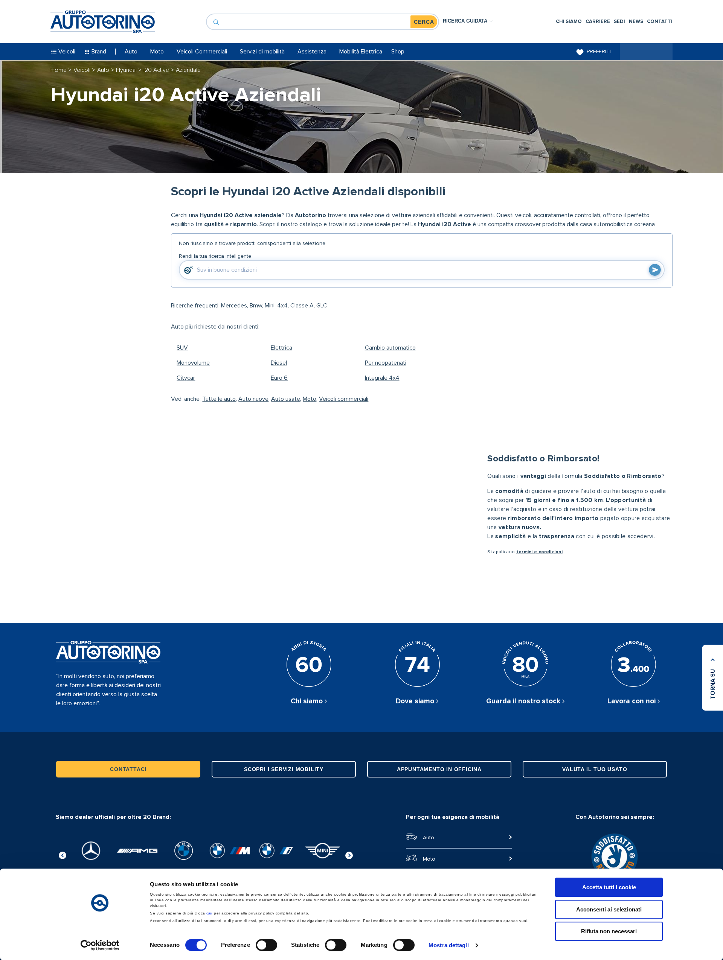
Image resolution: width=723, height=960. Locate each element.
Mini (270, 306)
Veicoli (82, 70)
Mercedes (234, 306)
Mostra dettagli (449, 945)
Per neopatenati (385, 363)
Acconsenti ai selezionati (609, 909)
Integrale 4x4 (382, 378)
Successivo (349, 854)
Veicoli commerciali (343, 399)
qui (209, 913)
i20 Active (157, 70)
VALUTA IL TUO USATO (594, 769)
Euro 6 (279, 378)
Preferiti (599, 51)
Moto (309, 399)
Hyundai (127, 70)
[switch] (266, 945)
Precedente (62, 854)
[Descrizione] (665, 210)
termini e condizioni (539, 552)
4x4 (282, 306)
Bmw (256, 306)
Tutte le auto (219, 399)
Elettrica (281, 348)
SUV (182, 348)
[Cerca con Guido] (655, 270)
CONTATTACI (128, 769)
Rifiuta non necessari (609, 931)
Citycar (186, 378)
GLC (321, 306)
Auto (104, 70)
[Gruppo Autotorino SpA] (102, 22)
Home (59, 70)
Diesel (279, 363)
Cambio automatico (390, 348)
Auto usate (285, 399)
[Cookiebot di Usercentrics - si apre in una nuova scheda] (100, 945)
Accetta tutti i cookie (609, 887)
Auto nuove (253, 399)
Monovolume (193, 363)
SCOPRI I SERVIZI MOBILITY (283, 769)
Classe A (302, 306)
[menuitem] (569, 21)
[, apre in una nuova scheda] (91, 851)
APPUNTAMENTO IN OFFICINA (439, 769)
